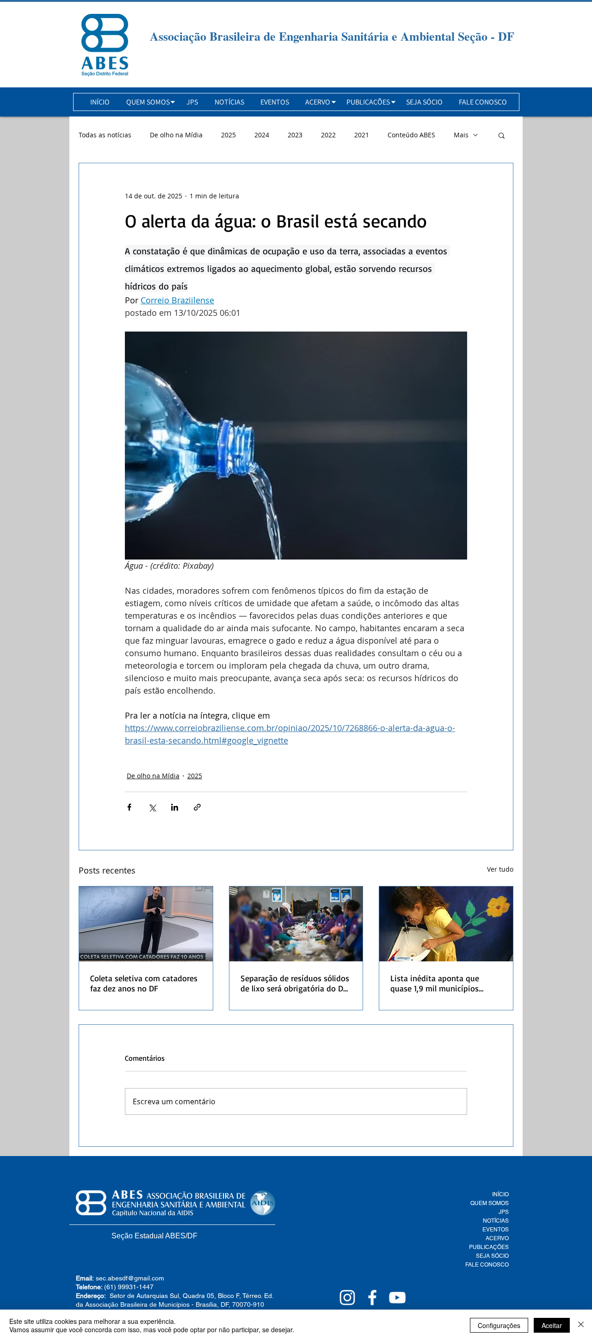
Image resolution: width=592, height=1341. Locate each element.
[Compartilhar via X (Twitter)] (152, 807)
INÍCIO (500, 1194)
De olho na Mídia (176, 134)
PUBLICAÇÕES (489, 1247)
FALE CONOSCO (487, 1264)
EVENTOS (495, 1229)
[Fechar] (580, 1325)
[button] (148, 102)
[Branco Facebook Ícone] (372, 1297)
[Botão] (104, 45)
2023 (295, 134)
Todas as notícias (105, 134)
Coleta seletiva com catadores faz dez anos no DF (143, 983)
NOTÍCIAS (496, 1221)
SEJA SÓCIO (492, 1256)
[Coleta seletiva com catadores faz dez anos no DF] (146, 923)
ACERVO (497, 1238)
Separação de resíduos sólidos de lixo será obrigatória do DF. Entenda (294, 983)
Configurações (499, 1325)
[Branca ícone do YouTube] (397, 1297)
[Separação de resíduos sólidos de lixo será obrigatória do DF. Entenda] (296, 923)
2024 (261, 134)
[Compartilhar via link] (197, 807)
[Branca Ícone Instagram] (347, 1297)
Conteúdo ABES (411, 134)
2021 (361, 134)
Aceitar (552, 1325)
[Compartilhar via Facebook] (129, 807)
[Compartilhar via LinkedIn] (174, 807)
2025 (228, 134)
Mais (461, 134)
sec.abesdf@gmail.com (130, 1278)
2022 (328, 134)
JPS (504, 1212)
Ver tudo (500, 869)
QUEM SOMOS (489, 1203)
